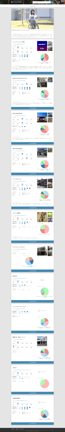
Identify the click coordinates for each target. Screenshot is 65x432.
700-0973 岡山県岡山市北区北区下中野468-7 (20, 278)
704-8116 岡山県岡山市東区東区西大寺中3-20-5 (20, 400)
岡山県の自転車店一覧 (18, 5)
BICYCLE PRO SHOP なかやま (20, 78)
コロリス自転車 (16, 213)
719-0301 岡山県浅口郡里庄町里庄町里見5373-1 (20, 249)
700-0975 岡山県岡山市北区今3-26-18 (19, 44)
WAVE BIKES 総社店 (17, 148)
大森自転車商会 (16, 398)
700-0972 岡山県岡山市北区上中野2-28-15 (20, 115)
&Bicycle (15, 276)
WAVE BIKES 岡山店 (17, 113)
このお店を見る (32, 73)
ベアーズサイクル (17, 179)
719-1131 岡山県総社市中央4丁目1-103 (19, 150)
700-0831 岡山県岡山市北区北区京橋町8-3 (20, 80)
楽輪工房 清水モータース (19, 337)
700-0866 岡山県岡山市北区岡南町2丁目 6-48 (20, 215)
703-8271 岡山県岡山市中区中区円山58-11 (20, 308)
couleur (15, 367)
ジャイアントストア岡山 (19, 42)
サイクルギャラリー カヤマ (19, 306)
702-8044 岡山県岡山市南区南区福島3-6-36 (20, 181)
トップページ (13, 5)
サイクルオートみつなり (19, 247)
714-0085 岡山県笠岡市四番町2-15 (19, 339)
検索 (52, 2)
